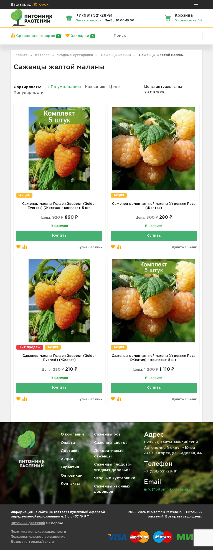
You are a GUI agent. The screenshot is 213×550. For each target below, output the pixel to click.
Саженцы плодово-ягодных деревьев (113, 467)
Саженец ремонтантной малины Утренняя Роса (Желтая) (154, 206)
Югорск (41, 4)
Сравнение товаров (37, 36)
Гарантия (70, 467)
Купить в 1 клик (90, 247)
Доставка (70, 450)
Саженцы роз (107, 434)
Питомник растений (28, 523)
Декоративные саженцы (109, 453)
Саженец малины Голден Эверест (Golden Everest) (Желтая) (59, 358)
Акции (67, 459)
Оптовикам (72, 475)
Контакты (70, 483)
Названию (95, 87)
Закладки (82, 36)
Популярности (29, 92)
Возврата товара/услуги (32, 541)
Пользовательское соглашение (38, 536)
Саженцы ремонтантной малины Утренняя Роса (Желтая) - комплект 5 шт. (154, 358)
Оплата (68, 442)
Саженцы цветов (111, 442)
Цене (114, 87)
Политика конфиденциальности (38, 531)
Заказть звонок (88, 20)
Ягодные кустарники (114, 478)
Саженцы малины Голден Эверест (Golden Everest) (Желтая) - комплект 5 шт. (59, 206)
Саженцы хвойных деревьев (112, 489)
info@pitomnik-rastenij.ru (168, 489)
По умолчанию (65, 87)
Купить (59, 235)
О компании (72, 434)
